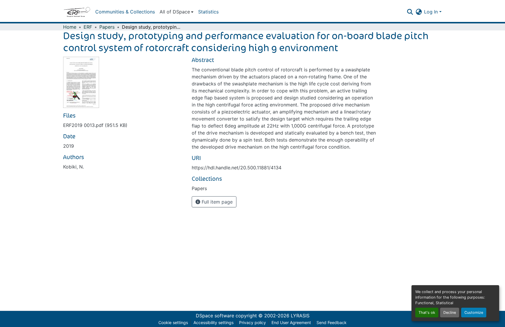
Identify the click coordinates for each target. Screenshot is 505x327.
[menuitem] (176, 11)
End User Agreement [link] (291, 322)
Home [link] (69, 27)
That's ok (426, 312)
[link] (124, 125)
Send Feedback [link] (332, 322)
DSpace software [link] (215, 316)
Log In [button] (431, 12)
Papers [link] (107, 27)
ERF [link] (88, 27)
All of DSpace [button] (175, 12)
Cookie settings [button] (173, 322)
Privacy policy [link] (252, 322)
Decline (449, 312)
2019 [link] (68, 146)
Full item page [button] (216, 202)
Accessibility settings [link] (213, 322)
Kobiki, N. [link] (73, 167)
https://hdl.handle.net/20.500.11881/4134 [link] (236, 168)
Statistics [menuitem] (208, 12)
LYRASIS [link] (300, 316)
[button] (77, 12)
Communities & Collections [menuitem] (125, 12)
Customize (473, 312)
